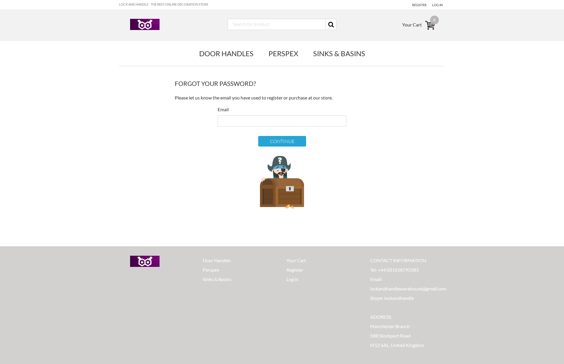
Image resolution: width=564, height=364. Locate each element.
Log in (437, 5)
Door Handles (226, 53)
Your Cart (296, 260)
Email (223, 109)
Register (419, 5)
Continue (282, 141)
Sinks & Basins (339, 53)
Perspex (283, 53)
